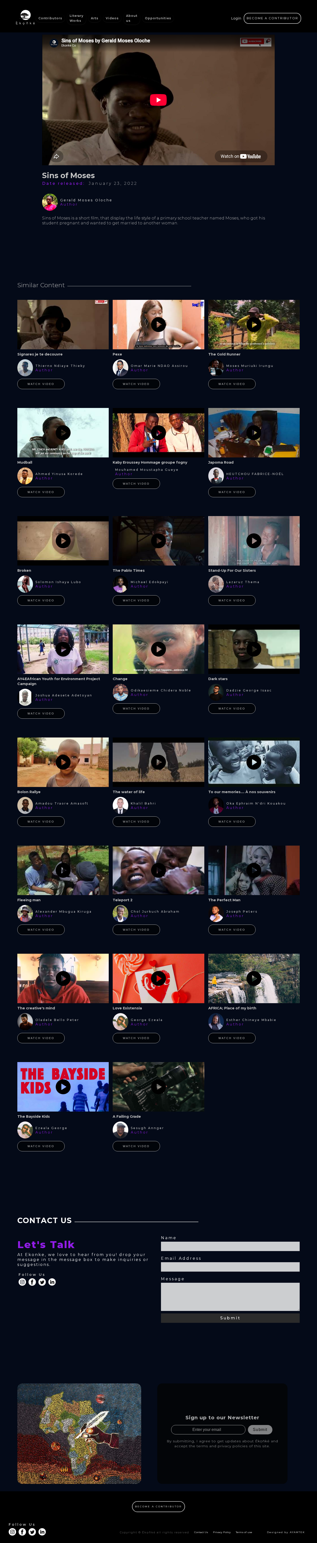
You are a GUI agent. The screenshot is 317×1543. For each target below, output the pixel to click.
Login (236, 18)
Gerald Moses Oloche (86, 200)
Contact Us (201, 1532)
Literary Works (76, 18)
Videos (112, 18)
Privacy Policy (222, 1532)
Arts (94, 18)
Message (173, 1279)
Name (169, 1237)
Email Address (181, 1258)
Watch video (40, 383)
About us (131, 18)
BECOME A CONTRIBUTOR (272, 18)
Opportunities (158, 18)
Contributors (50, 18)
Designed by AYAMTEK (286, 1532)
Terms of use (244, 1532)
